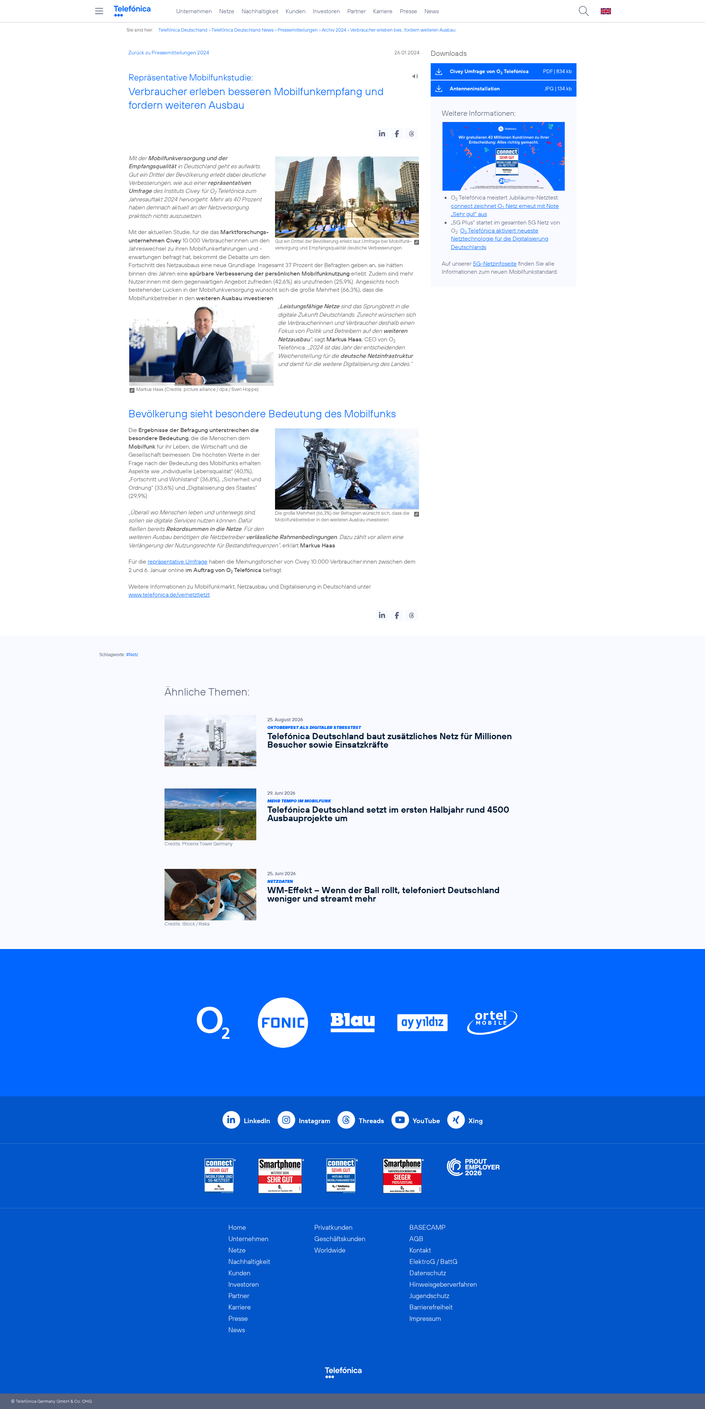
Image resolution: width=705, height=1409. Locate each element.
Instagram (314, 1121)
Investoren (326, 11)
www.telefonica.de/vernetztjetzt (169, 594)
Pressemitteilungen (298, 30)
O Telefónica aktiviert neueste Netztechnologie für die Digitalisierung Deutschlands (499, 239)
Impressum (425, 1318)
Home (237, 1227)
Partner (356, 11)
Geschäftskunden (339, 1238)
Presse (408, 11)
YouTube (426, 1121)
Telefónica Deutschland (182, 30)
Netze (226, 11)
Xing (476, 1121)
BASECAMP (427, 1227)
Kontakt (420, 1250)
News (431, 11)
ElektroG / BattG (433, 1261)
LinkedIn (257, 1121)
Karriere (383, 11)
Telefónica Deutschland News (243, 30)
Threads (371, 1121)
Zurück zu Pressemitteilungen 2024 (169, 52)
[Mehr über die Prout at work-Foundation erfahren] (473, 1175)
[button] (382, 133)
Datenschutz (427, 1273)
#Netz (132, 654)
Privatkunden (333, 1227)
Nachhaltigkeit (260, 11)
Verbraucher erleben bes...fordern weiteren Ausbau (402, 30)
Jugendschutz (429, 1295)
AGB (416, 1238)
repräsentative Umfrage (177, 561)
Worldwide (330, 1250)
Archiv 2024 (334, 30)
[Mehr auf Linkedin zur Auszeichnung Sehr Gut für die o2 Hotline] (342, 1175)
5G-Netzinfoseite (495, 263)
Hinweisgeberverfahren (443, 1284)
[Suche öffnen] (584, 11)
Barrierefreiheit (431, 1307)
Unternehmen (194, 11)
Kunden (296, 11)
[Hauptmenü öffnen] (99, 11)
